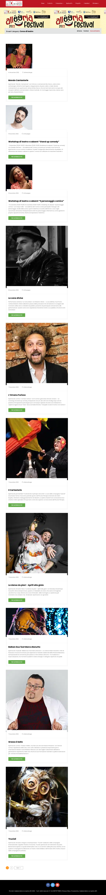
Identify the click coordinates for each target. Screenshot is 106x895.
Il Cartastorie (15, 490)
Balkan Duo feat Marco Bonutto (24, 647)
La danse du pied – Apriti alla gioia (26, 585)
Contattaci (86, 3)
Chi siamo (95, 3)
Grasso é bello (15, 742)
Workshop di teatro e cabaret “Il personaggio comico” (36, 201)
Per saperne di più (16, 97)
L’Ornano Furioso (17, 395)
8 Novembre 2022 (13, 290)
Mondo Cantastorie (18, 80)
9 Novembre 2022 (13, 193)
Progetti (78, 3)
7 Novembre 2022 (13, 387)
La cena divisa (15, 298)
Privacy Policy (66, 891)
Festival (49, 3)
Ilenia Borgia (28, 72)
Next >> (18, 868)
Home (42, 3)
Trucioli (12, 839)
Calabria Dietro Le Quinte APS (88, 891)
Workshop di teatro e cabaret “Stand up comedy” (33, 141)
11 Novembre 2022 (13, 134)
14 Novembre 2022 (13, 72)
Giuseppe (27, 134)
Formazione (59, 3)
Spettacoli (69, 3)
